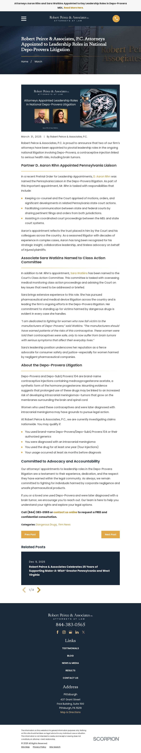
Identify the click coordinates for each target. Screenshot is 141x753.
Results (70, 670)
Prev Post (30, 534)
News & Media (70, 663)
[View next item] (39, 590)
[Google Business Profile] (70, 632)
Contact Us (70, 678)
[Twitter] (83, 632)
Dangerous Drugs (46, 524)
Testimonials (70, 648)
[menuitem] (25, 747)
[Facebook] (57, 632)
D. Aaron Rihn (101, 176)
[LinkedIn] (77, 632)
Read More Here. (74, 7)
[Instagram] (64, 632)
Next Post (110, 534)
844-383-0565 (70, 625)
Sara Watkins (79, 273)
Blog (70, 655)
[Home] (69, 19)
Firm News (64, 524)
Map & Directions (70, 712)
